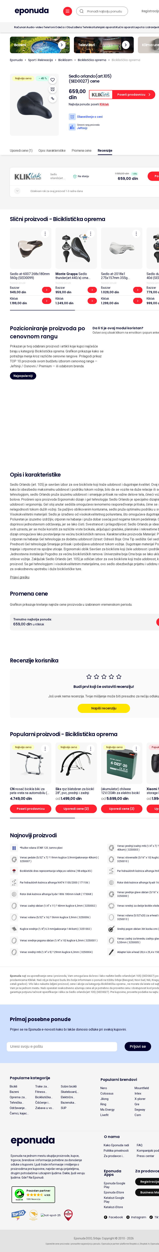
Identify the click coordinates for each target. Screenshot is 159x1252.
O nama (112, 1136)
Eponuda (16, 60)
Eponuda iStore (114, 1192)
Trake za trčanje (41, 1086)
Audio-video (34, 27)
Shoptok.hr (145, 1244)
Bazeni (14, 1092)
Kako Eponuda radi (116, 1145)
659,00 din (128, 178)
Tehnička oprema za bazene (17, 1102)
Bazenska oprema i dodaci (67, 1102)
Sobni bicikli (69, 1086)
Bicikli (13, 1086)
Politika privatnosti (116, 1150)
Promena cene (81, 151)
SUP (63, 1108)
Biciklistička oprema (92, 60)
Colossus (106, 1093)
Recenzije (105, 151)
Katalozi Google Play (114, 1199)
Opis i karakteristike (52, 151)
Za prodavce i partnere (113, 1156)
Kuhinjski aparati (104, 27)
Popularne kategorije (30, 1077)
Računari (20, 27)
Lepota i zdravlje (146, 27)
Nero (103, 1088)
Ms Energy (107, 1109)
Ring (103, 1104)
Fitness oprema (40, 1092)
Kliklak (104, 104)
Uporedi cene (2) (76, 809)
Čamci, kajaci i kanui (19, 1113)
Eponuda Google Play (114, 1185)
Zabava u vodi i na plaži (44, 1108)
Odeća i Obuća (65, 27)
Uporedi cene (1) (21, 151)
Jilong (104, 1099)
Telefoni (49, 27)
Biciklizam (65, 60)
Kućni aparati (125, 27)
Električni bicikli (67, 1097)
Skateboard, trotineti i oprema (69, 1092)
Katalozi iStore (113, 1207)
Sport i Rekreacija (40, 60)
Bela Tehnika (84, 27)
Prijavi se (138, 1046)
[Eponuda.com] (31, 12)
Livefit (104, 1115)
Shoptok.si (134, 1244)
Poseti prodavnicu (31, 809)
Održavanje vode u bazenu (17, 1108)
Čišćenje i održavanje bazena (42, 1102)
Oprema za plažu (17, 1097)
